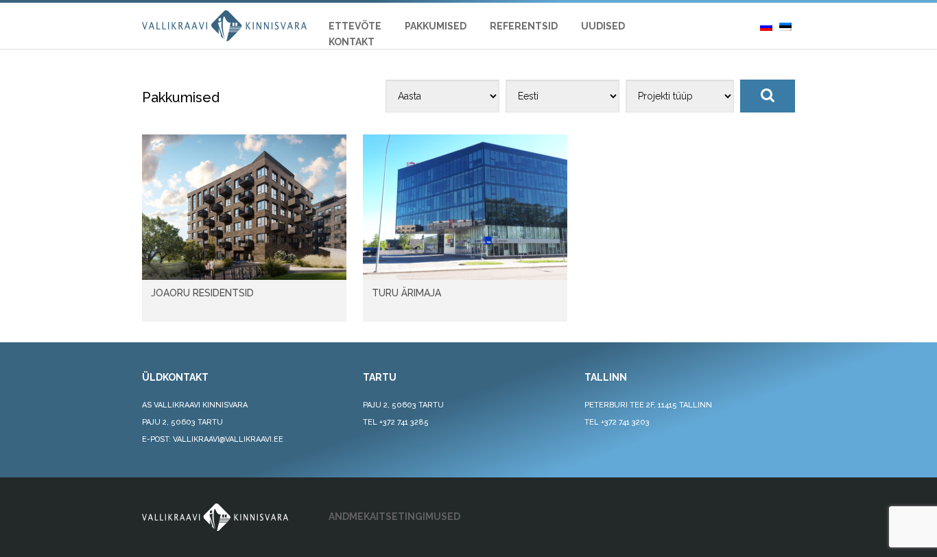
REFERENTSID (524, 26)
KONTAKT (352, 41)
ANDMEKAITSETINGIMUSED (394, 516)
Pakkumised (435, 26)
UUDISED (603, 26)
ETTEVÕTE (355, 26)
